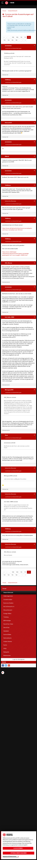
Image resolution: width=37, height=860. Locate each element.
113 (4, 40)
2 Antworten (5, 385)
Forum (12, 2)
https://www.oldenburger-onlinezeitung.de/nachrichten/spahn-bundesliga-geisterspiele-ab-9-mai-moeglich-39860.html (15, 253)
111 (25, 37)
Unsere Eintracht (12, 10)
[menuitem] (18, 592)
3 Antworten (5, 282)
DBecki (7, 156)
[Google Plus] (9, 665)
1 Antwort (4, 74)
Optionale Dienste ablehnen (19, 853)
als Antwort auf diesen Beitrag (12, 48)
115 (12, 40)
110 (21, 37)
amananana (8, 45)
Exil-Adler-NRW (9, 317)
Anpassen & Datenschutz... (10, 856)
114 (8, 40)
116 (16, 40)
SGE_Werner (8, 263)
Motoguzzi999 (9, 389)
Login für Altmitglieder (18, 659)
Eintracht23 (8, 122)
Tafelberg (7, 79)
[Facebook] (3, 665)
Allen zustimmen (18, 848)
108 (13, 37)
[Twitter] (6, 665)
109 (17, 37)
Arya (6, 435)
